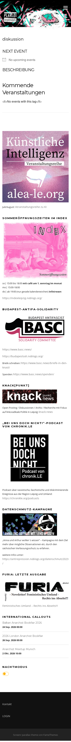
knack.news (46, 412)
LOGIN (6, 716)
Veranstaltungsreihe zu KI (31, 207)
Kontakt (7, 704)
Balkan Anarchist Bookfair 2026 (22, 622)
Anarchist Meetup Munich (18, 649)
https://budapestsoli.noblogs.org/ (22, 356)
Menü (65, 7)
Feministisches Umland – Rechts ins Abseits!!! (30, 606)
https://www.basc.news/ (17, 349)
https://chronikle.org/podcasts (20, 498)
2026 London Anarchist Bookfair (22, 636)
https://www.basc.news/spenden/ (33, 374)
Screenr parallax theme (25, 734)
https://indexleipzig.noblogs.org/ (22, 298)
